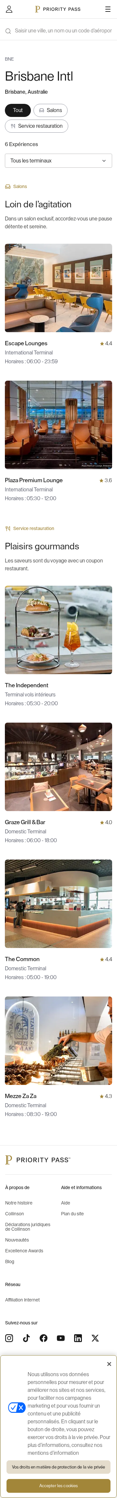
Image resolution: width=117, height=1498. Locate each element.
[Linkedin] (78, 1338)
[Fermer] (109, 1364)
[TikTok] (26, 1338)
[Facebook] (43, 1338)
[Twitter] (95, 1338)
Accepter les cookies (58, 1486)
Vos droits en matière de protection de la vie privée (58, 1467)
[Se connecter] (9, 9)
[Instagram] (9, 1338)
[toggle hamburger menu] (108, 9)
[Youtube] (61, 1338)
